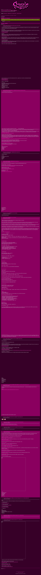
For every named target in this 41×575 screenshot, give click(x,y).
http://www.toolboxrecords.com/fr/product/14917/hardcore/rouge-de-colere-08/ (22, 350)
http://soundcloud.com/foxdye (5, 345)
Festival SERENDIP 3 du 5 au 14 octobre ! (11, 217)
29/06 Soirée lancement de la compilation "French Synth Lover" (14, 431)
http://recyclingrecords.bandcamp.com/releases (7, 566)
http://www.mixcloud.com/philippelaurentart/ (7, 440)
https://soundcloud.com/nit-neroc (5, 35)
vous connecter (5, 9)
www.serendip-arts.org (7, 231)
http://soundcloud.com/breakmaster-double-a (7, 144)
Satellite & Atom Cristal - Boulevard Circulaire (7, 444)
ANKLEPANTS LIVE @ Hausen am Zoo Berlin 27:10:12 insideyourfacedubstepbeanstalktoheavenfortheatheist (14, 138)
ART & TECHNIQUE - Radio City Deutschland (7, 446)
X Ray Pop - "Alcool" (4, 442)
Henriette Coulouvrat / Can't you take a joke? (7, 437)
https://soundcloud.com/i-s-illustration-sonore (7, 42)
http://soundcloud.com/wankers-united (6, 564)
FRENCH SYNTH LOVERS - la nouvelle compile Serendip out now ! (20, 384)
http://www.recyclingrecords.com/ (5, 349)
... (4, 24)
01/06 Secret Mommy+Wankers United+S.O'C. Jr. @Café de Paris (15, 519)
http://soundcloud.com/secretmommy (6, 517)
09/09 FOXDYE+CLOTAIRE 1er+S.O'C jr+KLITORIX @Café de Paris (14, 338)
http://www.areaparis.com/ (5, 79)
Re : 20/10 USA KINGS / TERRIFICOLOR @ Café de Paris (13, 152)
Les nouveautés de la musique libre (7, 384)
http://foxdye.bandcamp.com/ (5, 346)
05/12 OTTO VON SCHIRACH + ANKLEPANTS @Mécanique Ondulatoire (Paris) (15, 90)
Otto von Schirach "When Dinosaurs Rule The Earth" (8, 133)
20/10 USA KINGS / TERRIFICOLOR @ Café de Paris (12, 161)
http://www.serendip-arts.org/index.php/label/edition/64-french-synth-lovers (10, 389)
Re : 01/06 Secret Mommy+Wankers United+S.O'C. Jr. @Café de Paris (15, 515)
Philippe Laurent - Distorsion (5, 439)
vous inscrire (9, 9)
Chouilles (4, 25)
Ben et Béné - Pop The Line (5, 31)
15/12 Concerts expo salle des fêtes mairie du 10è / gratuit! (13, 25)
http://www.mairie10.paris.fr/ (5, 78)
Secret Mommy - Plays (4, 562)
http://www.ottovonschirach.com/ (5, 132)
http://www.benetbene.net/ (5, 32)
